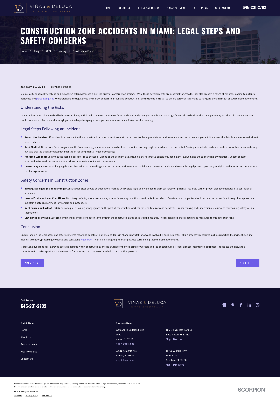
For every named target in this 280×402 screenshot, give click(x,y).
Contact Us (27, 358)
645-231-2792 (254, 7)
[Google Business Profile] (224, 305)
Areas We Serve (29, 351)
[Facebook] (241, 305)
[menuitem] (18, 395)
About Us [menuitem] (125, 8)
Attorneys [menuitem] (201, 8)
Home (24, 330)
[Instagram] (257, 305)
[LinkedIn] (249, 305)
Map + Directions (125, 343)
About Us (26, 337)
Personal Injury (29, 344)
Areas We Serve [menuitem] (177, 8)
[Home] (43, 8)
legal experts (88, 239)
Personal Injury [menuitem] (149, 8)
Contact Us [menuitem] (223, 8)
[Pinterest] (232, 305)
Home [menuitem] (108, 8)
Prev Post (32, 263)
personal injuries (45, 98)
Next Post (248, 263)
